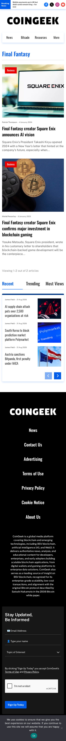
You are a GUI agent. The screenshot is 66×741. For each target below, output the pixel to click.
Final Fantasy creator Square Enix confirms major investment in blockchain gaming (28, 228)
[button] (48, 375)
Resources (41, 37)
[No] (61, 728)
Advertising (33, 459)
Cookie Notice (33, 502)
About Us (33, 517)
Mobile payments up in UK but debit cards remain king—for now (25, 4)
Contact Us (33, 445)
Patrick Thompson (9, 122)
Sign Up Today (16, 704)
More (56, 37)
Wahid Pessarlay (9, 216)
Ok (34, 735)
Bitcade (25, 37)
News (9, 37)
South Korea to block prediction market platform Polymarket (17, 335)
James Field (10, 299)
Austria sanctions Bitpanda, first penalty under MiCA (17, 359)
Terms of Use (33, 474)
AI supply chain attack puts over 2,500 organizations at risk (17, 311)
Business (11, 70)
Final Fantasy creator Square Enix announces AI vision (28, 131)
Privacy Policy (33, 488)
